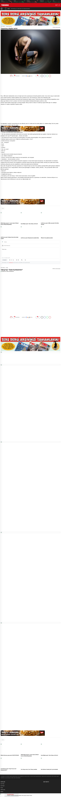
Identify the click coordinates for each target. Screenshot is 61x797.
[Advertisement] (30, 86)
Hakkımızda (3, 789)
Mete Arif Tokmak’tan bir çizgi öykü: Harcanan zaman (20, 8)
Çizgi (7, 267)
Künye (2, 787)
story (3, 208)
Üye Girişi (2, 783)
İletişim (2, 791)
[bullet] (18, 260)
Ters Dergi (3, 26)
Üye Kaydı (2, 785)
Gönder (4, 259)
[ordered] (17, 260)
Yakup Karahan (9, 26)
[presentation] (4, 8)
